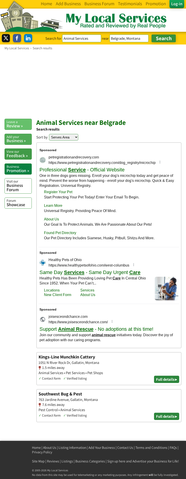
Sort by (42, 137)
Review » (15, 123)
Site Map (38, 461)
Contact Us (125, 447)
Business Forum (15, 185)
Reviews (53, 461)
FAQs (173, 447)
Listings (67, 461)
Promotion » (18, 168)
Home (36, 447)
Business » (16, 138)
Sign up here (116, 461)
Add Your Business (101, 447)
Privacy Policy (42, 452)
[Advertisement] (93, 84)
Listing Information (72, 447)
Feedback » (17, 153)
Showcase (16, 202)
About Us (49, 447)
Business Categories (90, 461)
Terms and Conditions (151, 447)
